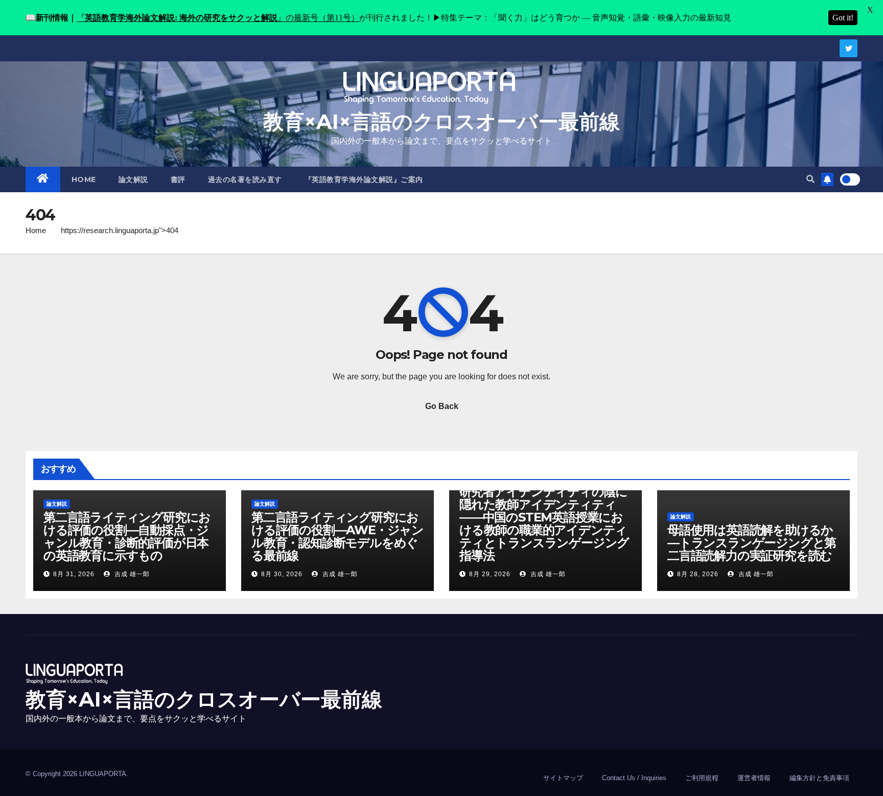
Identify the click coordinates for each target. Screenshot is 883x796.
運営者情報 (754, 778)
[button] (810, 179)
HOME (84, 179)
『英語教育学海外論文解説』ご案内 (364, 179)
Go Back (441, 406)
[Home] (43, 179)
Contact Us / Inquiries (634, 778)
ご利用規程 (701, 778)
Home (36, 230)
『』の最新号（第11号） (218, 17)
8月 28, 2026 (697, 574)
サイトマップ (563, 778)
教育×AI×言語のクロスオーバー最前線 (441, 121)
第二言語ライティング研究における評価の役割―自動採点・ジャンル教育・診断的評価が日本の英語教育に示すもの (127, 536)
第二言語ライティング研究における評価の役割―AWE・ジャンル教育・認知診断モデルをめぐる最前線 (337, 536)
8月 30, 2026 (282, 574)
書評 (178, 179)
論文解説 (133, 179)
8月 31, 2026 (74, 574)
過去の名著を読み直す (245, 179)
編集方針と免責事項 (819, 778)
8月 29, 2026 (489, 574)
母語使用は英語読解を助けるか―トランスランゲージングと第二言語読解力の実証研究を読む (751, 542)
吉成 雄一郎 (131, 574)
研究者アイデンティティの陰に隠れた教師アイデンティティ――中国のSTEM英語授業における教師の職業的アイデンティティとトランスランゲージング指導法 (544, 523)
